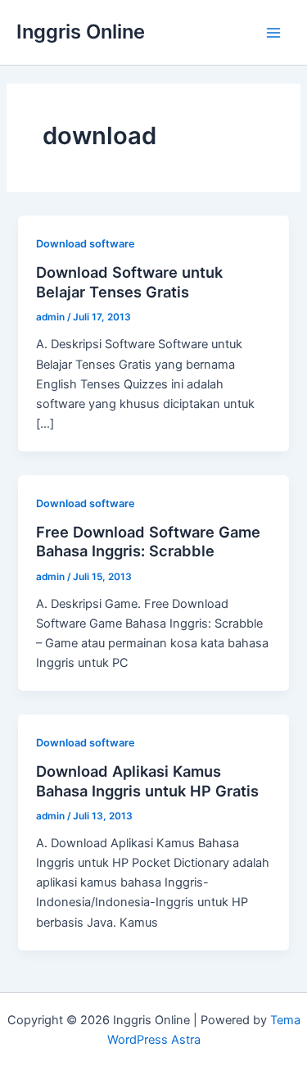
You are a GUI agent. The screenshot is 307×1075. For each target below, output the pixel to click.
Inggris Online (80, 31)
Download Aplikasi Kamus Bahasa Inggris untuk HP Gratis (147, 781)
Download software (85, 244)
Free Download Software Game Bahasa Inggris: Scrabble (148, 541)
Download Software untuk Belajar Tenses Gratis (129, 282)
